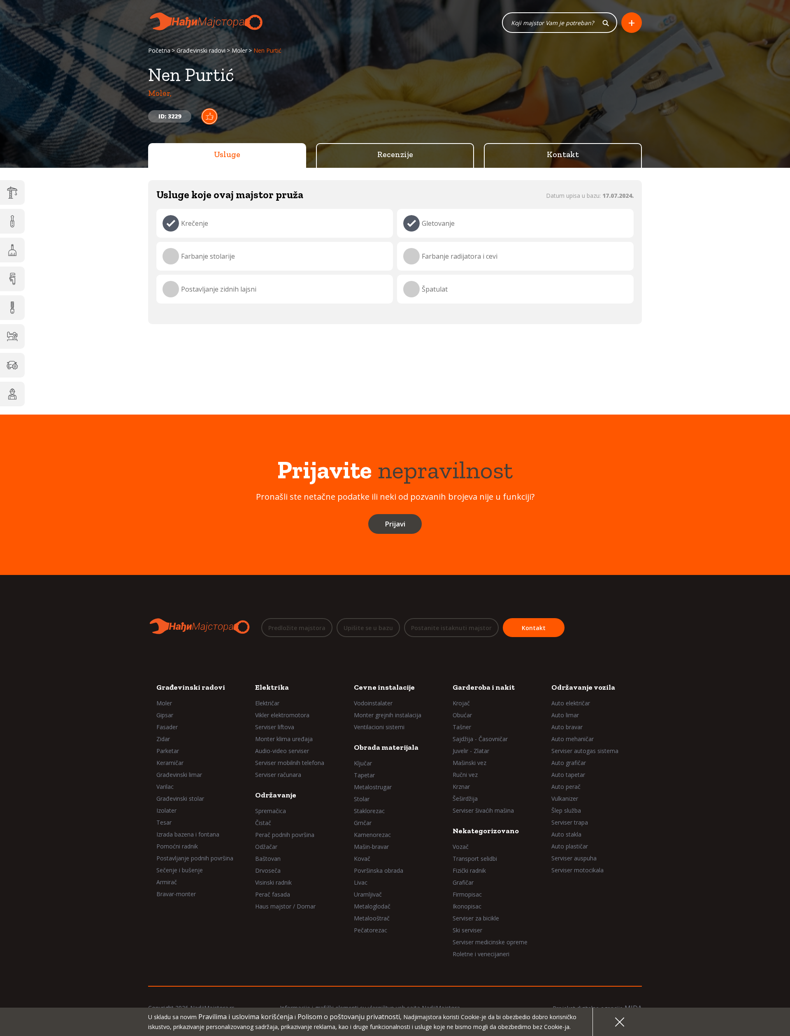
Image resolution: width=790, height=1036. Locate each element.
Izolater (166, 810)
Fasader (167, 727)
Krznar (461, 786)
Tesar (164, 822)
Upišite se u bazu (368, 628)
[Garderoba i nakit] (12, 336)
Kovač (362, 858)
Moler (239, 50)
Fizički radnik (469, 870)
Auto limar (565, 715)
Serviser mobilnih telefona (289, 763)
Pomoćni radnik (177, 846)
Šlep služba (566, 810)
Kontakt (563, 154)
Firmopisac (467, 894)
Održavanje (275, 795)
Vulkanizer (564, 798)
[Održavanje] (12, 250)
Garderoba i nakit (484, 687)
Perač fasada (272, 894)
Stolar (361, 799)
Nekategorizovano (486, 830)
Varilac (165, 786)
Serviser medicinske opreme (490, 942)
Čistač (263, 823)
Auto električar (570, 703)
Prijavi (395, 523)
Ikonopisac (467, 906)
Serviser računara (278, 775)
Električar (267, 703)
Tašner (462, 727)
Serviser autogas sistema (584, 751)
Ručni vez (465, 775)
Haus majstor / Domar (285, 906)
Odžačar (266, 847)
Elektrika (272, 687)
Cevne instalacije (384, 687)
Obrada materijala (386, 747)
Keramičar (170, 763)
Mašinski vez (469, 763)
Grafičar (463, 882)
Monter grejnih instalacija (387, 715)
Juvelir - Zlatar (471, 751)
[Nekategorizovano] (12, 394)
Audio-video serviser (282, 751)
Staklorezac (369, 811)
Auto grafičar (568, 763)
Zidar (163, 739)
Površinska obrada (378, 870)
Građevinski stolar (180, 798)
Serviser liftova (274, 727)
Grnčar (363, 823)
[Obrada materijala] (12, 307)
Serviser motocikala (577, 870)
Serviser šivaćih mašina (483, 810)
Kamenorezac (372, 835)
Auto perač (566, 786)
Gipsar (164, 715)
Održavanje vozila (583, 687)
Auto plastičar (569, 846)
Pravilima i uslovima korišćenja (245, 1016)
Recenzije (395, 154)
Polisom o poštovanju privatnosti (348, 1016)
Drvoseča (268, 870)
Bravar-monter (176, 894)
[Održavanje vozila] (12, 365)
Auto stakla (566, 834)
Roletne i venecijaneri (481, 954)
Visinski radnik (273, 882)
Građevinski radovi (201, 50)
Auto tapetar (568, 775)
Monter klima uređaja (284, 739)
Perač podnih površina (284, 835)
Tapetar (364, 775)
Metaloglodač (372, 906)
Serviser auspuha (574, 858)
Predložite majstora (296, 628)
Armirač (166, 882)
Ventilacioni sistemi (379, 727)
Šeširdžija (465, 798)
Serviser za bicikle (476, 918)
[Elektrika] (12, 221)
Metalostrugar (373, 787)
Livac (360, 882)
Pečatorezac (370, 930)
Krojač (461, 703)
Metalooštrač (372, 918)
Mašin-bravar (371, 847)
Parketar (167, 751)
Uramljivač (368, 894)
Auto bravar (567, 727)
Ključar (363, 763)
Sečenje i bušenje (179, 870)
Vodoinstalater (373, 703)
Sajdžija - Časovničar (480, 739)
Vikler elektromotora (282, 715)
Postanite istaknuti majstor (451, 628)
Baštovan (268, 858)
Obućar (462, 715)
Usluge (227, 154)
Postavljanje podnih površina (194, 858)
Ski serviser (467, 930)
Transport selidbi (475, 858)
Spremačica (270, 811)
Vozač (461, 847)
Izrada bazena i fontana (187, 834)
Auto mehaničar (572, 739)
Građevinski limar (179, 775)
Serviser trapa (569, 822)
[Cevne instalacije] (12, 279)
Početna (159, 50)
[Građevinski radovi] (12, 192)
